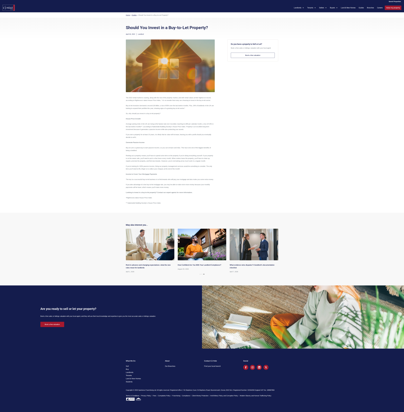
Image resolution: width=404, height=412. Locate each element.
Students (129, 382)
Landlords (297, 8)
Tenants (310, 8)
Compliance (186, 396)
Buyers (332, 8)
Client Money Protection (200, 396)
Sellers (321, 8)
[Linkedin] (259, 367)
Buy (127, 369)
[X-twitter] (265, 367)
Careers (380, 8)
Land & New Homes (348, 8)
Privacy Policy (146, 396)
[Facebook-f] (245, 367)
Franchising (176, 396)
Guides (361, 8)
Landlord (141, 34)
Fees (154, 396)
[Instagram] (252, 367)
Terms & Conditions (132, 396)
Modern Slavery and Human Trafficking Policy (255, 396)
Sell (127, 366)
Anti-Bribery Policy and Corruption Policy (224, 396)
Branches (370, 8)
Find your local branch (212, 366)
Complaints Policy (164, 396)
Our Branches (170, 366)
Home (128, 15)
